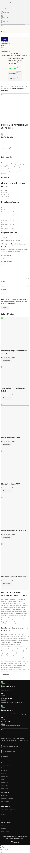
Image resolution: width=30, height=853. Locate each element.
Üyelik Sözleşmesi (6, 817)
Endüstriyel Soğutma (7, 798)
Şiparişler (3, 828)
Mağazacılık (4, 795)
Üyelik (2, 825)
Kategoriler (5, 792)
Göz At (8, 364)
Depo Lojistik (14, 86)
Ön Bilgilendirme (5, 815)
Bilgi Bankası (4, 788)
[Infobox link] (15, 686)
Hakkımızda (4, 776)
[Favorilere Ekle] (3, 347)
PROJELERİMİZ (13, 63)
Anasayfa (3, 773)
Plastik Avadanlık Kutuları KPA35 (14, 530)
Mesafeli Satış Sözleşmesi (8, 809)
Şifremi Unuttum (5, 831)
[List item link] (15, 746)
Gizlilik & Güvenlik (6, 812)
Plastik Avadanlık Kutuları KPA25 (14, 577)
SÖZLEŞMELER (5, 806)
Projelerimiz (12, 73)
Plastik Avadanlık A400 (10, 437)
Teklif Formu (12, 78)
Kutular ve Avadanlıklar (8, 357)
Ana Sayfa (4, 86)
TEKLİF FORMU (13, 68)
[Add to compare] (3, 364)
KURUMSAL (4, 770)
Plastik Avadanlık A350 (10, 484)
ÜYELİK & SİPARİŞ (6, 822)
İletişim (3, 779)
